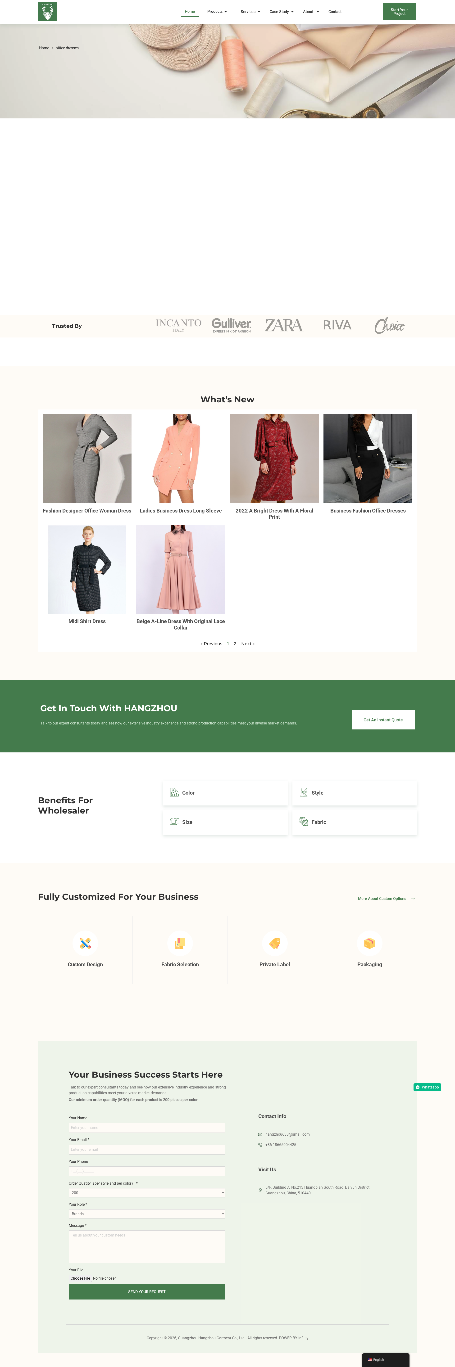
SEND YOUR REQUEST (147, 1292)
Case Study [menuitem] (279, 11)
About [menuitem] (308, 11)
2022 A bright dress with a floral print (274, 514)
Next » (248, 643)
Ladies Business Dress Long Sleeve (181, 511)
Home (44, 48)
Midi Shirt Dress (87, 621)
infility (303, 1338)
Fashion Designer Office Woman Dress (87, 511)
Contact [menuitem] (335, 11)
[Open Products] (226, 11)
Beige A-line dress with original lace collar (180, 624)
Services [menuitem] (248, 11)
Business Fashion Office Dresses (368, 511)
